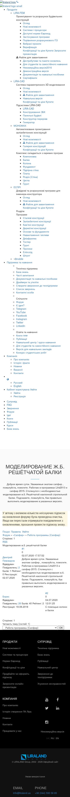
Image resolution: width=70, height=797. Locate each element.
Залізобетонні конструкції (37, 221)
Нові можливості (32, 26)
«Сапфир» (19, 535)
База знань (22, 272)
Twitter (19, 322)
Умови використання (35, 776)
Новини (18, 366)
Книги (22, 335)
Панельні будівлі (32, 115)
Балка (26, 159)
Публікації (21, 338)
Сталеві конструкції (33, 218)
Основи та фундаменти (36, 231)
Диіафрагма (29, 238)
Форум (20, 302)
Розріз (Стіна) (30, 177)
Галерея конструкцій (34, 146)
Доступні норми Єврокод (36, 33)
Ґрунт (26, 183)
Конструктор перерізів (35, 118)
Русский (18, 382)
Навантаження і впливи (36, 235)
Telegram (21, 308)
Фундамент (29, 166)
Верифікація (30, 47)
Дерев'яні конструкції (34, 228)
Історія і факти (22, 362)
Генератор (29, 122)
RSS (5, 541)
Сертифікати (30, 77)
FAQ (9, 404)
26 (19, 603)
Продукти (12, 9)
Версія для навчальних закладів (33, 349)
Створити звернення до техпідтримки (37, 285)
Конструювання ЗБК (34, 112)
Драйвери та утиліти (27, 282)
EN (57, 738)
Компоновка (29, 156)
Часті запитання (25, 275)
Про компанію (21, 359)
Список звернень (25, 289)
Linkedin (20, 326)
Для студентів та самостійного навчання (45, 64)
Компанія (12, 356)
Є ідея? (20, 305)
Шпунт (26, 255)
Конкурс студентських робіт (31, 352)
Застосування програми (36, 36)
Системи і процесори (35, 30)
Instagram (21, 319)
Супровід (12, 401)
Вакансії (18, 369)
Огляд (26, 23)
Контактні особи (25, 292)
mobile (19, 259)
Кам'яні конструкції (33, 224)
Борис (6, 596)
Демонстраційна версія (36, 71)
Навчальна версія (32, 98)
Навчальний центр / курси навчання (36, 342)
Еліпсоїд (27, 252)
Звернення (13, 408)
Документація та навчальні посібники (43, 74)
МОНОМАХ (20, 125)
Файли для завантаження (39, 95)
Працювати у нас (12, 730)
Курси (10, 425)
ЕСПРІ (17, 187)
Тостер (27, 241)
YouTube (21, 312)
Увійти (17, 392)
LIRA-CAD (19, 81)
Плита (26, 173)
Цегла (26, 180)
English (17, 386)
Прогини (27, 248)
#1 (23, 548)
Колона (27, 163)
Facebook (21, 315)
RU (53, 738)
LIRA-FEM (19, 13)
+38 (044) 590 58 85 (46, 793)
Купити (50, 50)
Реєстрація (20, 396)
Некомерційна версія (37, 67)
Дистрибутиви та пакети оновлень (42, 60)
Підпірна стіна (31, 170)
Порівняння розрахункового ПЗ (40, 40)
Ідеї (9, 415)
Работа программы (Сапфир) (43, 535)
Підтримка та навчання (19, 262)
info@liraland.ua (22, 793)
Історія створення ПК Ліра (17, 711)
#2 (46, 593)
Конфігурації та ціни (34, 50)
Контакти (18, 373)
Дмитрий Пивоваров (9, 558)
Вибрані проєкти (32, 43)
